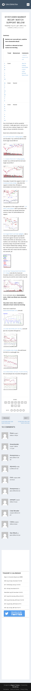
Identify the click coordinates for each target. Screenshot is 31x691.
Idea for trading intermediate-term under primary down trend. (25, 69)
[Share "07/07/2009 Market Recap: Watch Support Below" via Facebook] (5, 402)
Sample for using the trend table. (25, 57)
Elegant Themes (15, 685)
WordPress (15, 687)
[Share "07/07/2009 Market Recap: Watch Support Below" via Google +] (12, 402)
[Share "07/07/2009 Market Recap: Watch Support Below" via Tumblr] (15, 402)
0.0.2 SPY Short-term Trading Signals (13, 136)
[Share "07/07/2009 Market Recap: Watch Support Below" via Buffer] (25, 402)
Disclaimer (6, 689)
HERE (21, 577)
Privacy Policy (24, 689)
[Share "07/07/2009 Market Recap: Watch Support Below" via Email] (15, 405)
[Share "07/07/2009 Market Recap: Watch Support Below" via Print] (19, 405)
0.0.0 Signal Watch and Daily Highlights (13, 234)
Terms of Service (14, 689)
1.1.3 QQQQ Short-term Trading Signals (13, 159)
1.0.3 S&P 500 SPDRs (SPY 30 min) (12, 328)
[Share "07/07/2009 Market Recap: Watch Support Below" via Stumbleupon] (12, 405)
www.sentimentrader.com (10, 310)
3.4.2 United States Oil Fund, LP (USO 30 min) (15, 372)
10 (15, 27)
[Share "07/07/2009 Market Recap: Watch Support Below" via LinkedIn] (22, 402)
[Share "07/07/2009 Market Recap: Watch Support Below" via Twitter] (9, 402)
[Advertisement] (14, 560)
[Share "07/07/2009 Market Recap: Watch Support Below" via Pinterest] (19, 402)
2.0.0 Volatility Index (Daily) (10, 350)
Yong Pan (13, 25)
